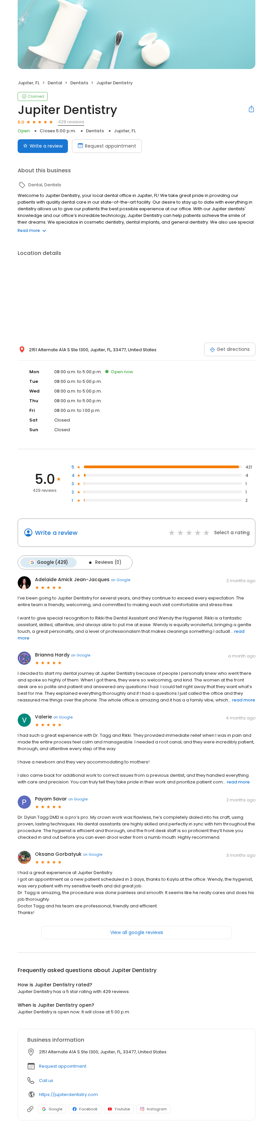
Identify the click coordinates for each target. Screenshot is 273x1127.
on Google (120, 579)
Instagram (157, 1109)
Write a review (46, 146)
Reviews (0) (108, 562)
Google (55, 1109)
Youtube (122, 1109)
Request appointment (110, 146)
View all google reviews (136, 932)
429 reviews (71, 122)
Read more (29, 230)
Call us (46, 1080)
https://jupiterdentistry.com (68, 1094)
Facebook (88, 1109)
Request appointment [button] (62, 1066)
